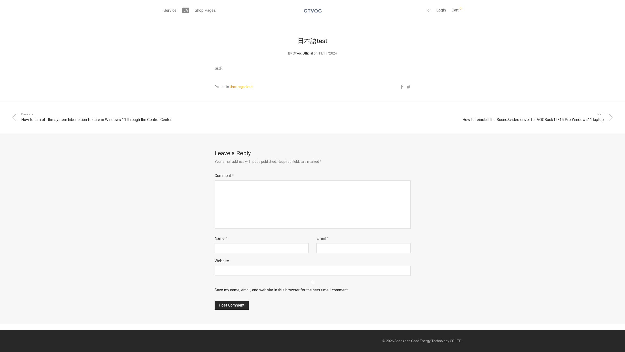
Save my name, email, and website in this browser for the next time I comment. (281, 290)
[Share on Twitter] (408, 87)
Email (322, 238)
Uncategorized (241, 87)
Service (170, 10)
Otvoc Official (303, 53)
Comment (224, 175)
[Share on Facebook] (401, 87)
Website (222, 261)
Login (441, 10)
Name (221, 238)
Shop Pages (205, 10)
